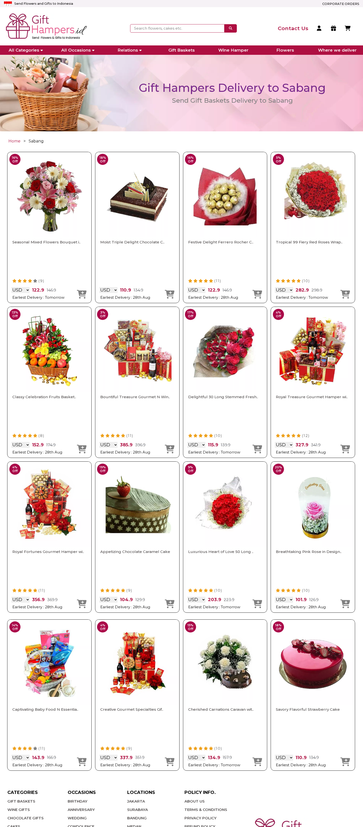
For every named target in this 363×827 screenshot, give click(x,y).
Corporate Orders (340, 4)
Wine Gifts (18, 809)
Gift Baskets (181, 50)
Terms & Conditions (205, 809)
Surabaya (137, 809)
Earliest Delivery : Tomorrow (38, 297)
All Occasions (76, 50)
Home (14, 141)
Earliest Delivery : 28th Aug (125, 297)
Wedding (77, 818)
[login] (319, 28)
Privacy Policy (200, 818)
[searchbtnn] (230, 28)
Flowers (285, 50)
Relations (128, 50)
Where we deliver (337, 50)
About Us (194, 801)
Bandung (137, 818)
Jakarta (136, 801)
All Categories (24, 50)
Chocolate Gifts (25, 818)
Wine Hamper (233, 50)
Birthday (77, 801)
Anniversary (81, 809)
